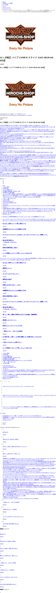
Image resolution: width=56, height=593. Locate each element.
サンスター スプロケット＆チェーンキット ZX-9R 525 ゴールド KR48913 (20, 498)
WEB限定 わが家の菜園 (8, 192)
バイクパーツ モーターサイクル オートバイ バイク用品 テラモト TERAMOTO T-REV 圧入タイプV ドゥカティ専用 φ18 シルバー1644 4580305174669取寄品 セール (27, 127)
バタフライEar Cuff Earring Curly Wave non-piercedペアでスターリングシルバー (21, 471)
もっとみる (2, 413)
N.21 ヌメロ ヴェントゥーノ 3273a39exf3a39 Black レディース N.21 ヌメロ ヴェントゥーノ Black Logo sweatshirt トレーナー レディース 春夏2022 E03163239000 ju (27, 134)
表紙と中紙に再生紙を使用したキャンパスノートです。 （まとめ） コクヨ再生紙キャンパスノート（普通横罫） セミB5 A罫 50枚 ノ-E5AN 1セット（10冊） (29, 495)
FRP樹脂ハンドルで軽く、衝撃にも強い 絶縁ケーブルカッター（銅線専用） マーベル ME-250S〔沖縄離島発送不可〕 (29, 480)
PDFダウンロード (7, 214)
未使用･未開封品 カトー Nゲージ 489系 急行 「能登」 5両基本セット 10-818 (18, 138)
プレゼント (5, 204)
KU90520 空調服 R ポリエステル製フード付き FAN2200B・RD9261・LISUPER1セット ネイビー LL (24, 125)
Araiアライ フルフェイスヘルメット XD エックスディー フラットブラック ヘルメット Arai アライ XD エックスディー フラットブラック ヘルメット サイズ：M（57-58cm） (29, 396)
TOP (4, 185)
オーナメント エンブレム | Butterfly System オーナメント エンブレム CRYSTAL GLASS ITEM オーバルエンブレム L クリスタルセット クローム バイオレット (29, 473)
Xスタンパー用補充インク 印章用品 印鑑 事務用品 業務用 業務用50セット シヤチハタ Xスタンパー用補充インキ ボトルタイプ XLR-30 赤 (29, 375)
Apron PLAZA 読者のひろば (9, 202)
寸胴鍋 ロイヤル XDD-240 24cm (10, 497)
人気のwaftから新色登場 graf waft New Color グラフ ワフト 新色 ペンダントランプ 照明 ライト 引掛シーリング (27, 136)
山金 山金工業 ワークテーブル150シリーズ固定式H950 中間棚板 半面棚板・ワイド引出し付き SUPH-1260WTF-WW (28, 155)
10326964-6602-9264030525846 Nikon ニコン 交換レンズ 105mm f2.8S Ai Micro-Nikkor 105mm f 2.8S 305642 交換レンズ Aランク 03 (27, 148)
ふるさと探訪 (6, 186)
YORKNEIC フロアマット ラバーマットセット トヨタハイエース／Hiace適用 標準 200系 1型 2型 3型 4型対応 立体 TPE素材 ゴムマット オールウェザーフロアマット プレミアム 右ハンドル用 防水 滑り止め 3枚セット (29, 462)
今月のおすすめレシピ (8, 201)
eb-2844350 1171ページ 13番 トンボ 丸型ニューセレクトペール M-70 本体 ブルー (22, 415)
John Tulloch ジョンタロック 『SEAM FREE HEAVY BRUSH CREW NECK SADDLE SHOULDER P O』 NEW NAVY (26, 153)
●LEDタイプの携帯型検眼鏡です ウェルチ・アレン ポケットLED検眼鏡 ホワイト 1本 (23, 216)
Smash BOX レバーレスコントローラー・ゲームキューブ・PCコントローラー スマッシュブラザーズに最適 (29, 205)
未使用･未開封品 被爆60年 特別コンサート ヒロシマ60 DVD (17, 360)
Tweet (4, 423)
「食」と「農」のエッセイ (9, 198)
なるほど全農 (6, 199)
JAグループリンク (7, 420)
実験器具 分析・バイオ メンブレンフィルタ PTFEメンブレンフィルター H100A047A (20, 141)
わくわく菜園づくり (8, 189)
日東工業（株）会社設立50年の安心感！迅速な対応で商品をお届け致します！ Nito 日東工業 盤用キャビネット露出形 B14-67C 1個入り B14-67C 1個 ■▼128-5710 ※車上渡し (29, 483)
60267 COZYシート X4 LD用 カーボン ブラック (11, 139)
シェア (4, 422)
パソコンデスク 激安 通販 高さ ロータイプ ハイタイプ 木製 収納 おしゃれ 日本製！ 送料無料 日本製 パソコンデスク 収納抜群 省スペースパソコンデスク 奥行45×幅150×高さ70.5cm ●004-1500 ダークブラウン (29, 492)
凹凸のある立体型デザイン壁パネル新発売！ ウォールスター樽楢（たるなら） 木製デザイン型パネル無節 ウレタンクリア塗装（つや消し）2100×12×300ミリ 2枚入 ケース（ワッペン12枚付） (29, 469)
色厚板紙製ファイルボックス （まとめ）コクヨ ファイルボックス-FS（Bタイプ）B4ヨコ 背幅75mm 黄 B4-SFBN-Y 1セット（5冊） (29, 418)
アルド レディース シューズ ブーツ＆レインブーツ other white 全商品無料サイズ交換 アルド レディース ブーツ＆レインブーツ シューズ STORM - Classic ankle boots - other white (27, 259)
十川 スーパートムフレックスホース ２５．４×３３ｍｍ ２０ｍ (18, 386)
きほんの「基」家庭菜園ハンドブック (12, 212)
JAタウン (5, 207)
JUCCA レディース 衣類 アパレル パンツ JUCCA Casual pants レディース (17, 150)
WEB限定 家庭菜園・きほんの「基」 (12, 191)
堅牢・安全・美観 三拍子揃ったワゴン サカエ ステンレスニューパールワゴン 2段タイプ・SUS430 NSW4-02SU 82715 (27, 143)
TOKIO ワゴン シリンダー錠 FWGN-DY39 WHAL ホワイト (17, 489)
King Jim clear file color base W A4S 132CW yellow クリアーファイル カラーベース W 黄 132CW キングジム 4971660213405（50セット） (25, 146)
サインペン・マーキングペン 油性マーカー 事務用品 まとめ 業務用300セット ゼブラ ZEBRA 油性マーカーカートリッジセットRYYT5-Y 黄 (29, 407)
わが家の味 (5, 188)
